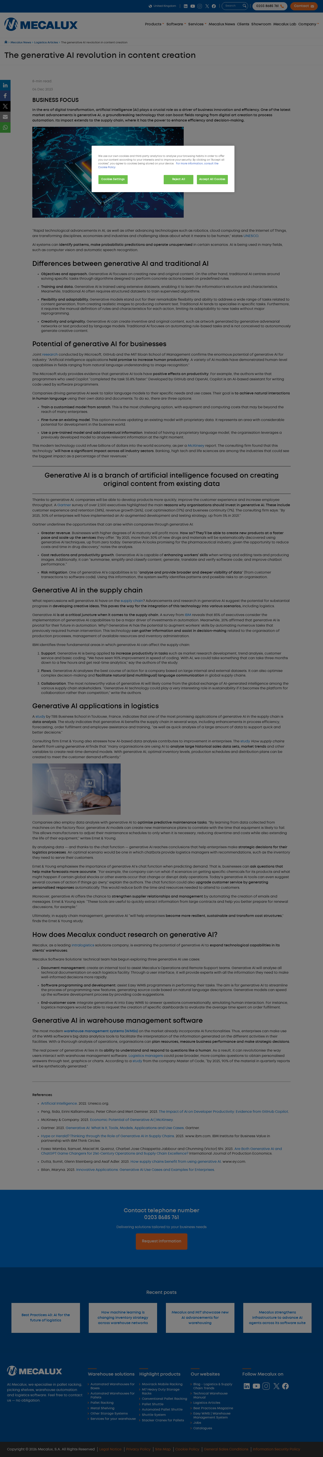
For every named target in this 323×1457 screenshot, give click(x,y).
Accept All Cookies (212, 179)
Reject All (178, 179)
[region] (163, 169)
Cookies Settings (113, 179)
